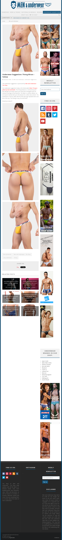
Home (3, 21)
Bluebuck (44, 368)
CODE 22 (44, 369)
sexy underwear (7, 257)
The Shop (34, 15)
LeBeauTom (45, 371)
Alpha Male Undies (47, 363)
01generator (12, 537)
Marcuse (44, 373)
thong (15, 257)
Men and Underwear (19, 79)
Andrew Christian (46, 364)
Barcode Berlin (7, 254)
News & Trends (15, 12)
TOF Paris (44, 376)
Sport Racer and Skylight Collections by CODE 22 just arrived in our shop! (30, 283)
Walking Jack (45, 378)
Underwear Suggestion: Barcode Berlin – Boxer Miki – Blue (11, 309)
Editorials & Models (28, 12)
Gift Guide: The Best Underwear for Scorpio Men (27, 18)
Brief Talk (24, 15)
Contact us (56, 537)
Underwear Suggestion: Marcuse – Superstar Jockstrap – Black (30, 309)
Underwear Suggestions (51, 12)
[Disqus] (20, 340)
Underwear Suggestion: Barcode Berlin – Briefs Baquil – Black (30, 296)
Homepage (5, 12)
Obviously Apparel (46, 374)
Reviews (39, 12)
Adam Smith (45, 361)
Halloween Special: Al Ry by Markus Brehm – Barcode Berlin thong (11, 283)
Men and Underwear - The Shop (22, 254)
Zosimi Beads (45, 380)
